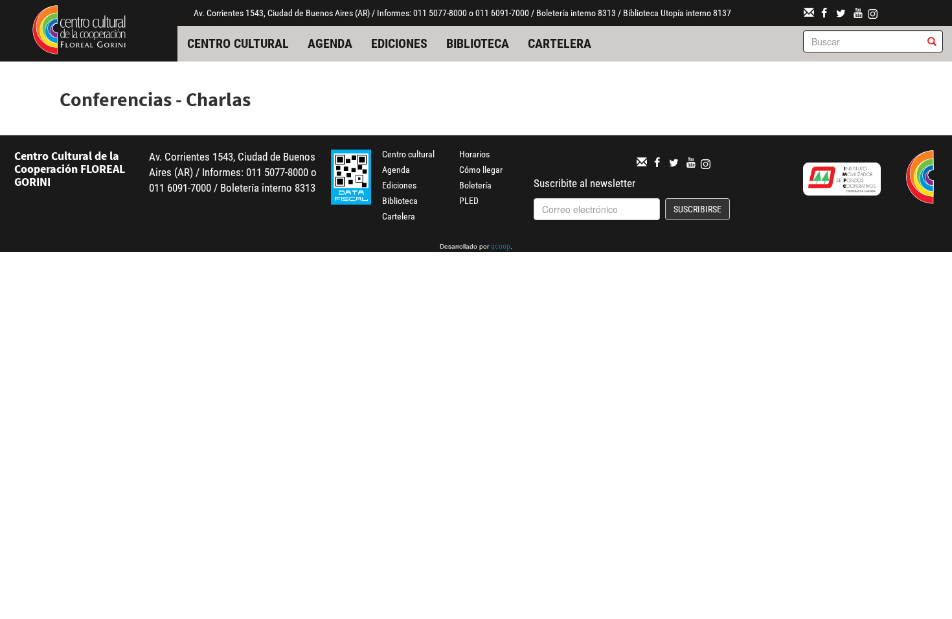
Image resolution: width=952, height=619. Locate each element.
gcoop (500, 247)
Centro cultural (238, 43)
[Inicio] (79, 28)
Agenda (330, 43)
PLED (469, 200)
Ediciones (399, 43)
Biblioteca (477, 43)
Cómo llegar (481, 169)
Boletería (475, 185)
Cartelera (559, 43)
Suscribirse (697, 209)
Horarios (474, 154)
